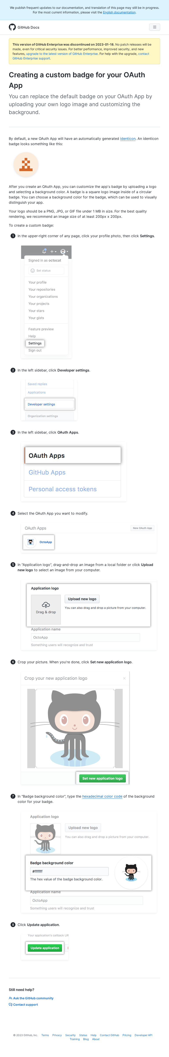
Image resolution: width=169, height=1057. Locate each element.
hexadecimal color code (102, 796)
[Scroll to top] (159, 1047)
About (95, 1039)
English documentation (119, 12)
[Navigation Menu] (154, 27)
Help (93, 1035)
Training (75, 1039)
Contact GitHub (109, 1035)
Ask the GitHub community (33, 998)
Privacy (57, 1035)
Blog (86, 1039)
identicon (128, 138)
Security (70, 1035)
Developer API (143, 1035)
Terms (45, 1035)
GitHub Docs (28, 27)
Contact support (25, 1004)
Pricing (127, 1035)
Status (83, 1035)
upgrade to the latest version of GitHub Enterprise (62, 53)
